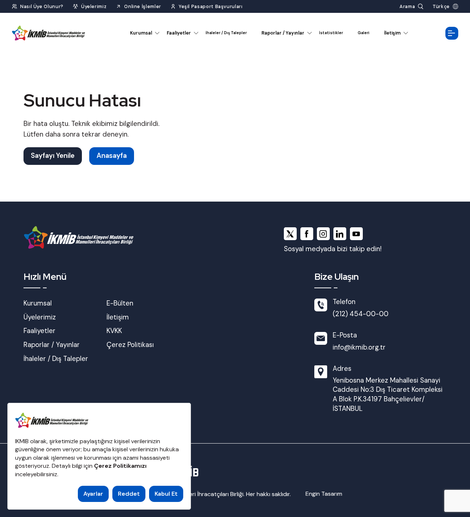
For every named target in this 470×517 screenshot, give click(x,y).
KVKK (114, 330)
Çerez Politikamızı (120, 466)
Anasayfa (112, 155)
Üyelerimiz (40, 317)
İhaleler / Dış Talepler (226, 32)
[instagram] (323, 233)
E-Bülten (119, 303)
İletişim (392, 33)
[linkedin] (339, 233)
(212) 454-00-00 (360, 314)
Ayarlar (93, 494)
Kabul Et (166, 494)
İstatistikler (331, 32)
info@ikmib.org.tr (359, 347)
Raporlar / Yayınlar (282, 33)
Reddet (129, 494)
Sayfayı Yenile (53, 155)
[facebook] (306, 233)
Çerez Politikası (130, 344)
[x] (290, 233)
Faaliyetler (179, 33)
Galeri (363, 32)
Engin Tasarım (324, 494)
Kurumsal (141, 33)
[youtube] (356, 233)
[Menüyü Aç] (451, 33)
